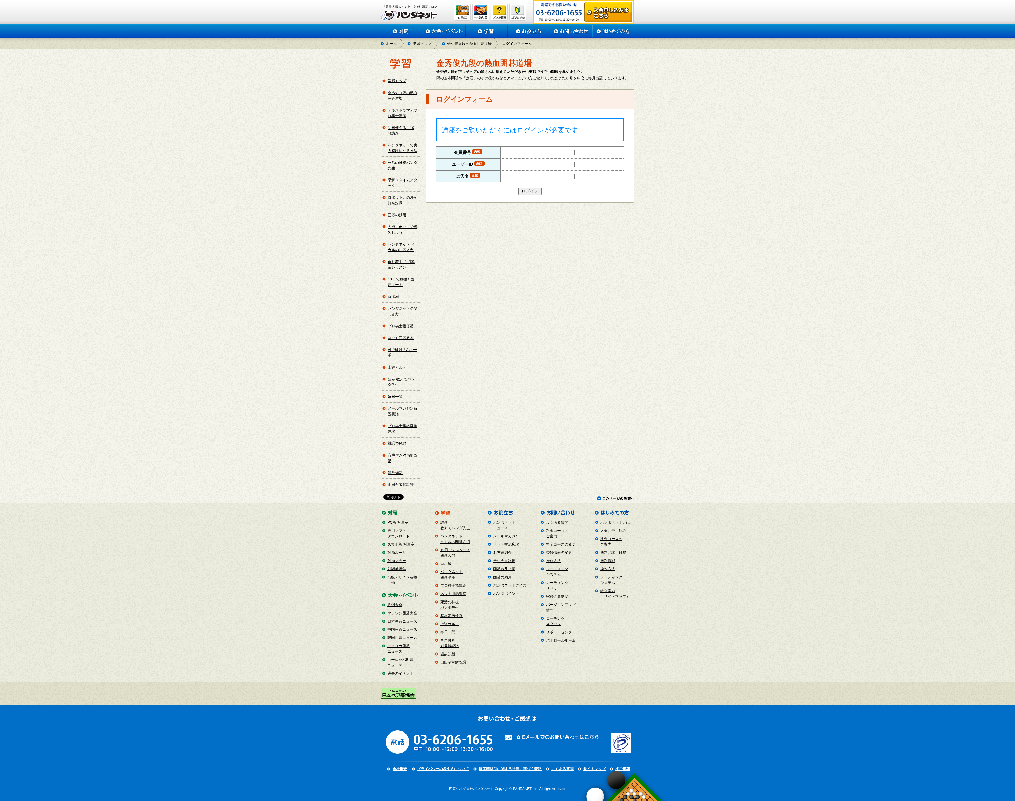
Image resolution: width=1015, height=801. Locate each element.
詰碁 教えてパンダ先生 (401, 382)
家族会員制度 (557, 596)
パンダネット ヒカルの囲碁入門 (401, 247)
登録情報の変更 (559, 552)
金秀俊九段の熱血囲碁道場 (469, 44)
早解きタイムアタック (402, 183)
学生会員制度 (504, 561)
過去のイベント (400, 673)
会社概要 (400, 769)
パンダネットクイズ (510, 585)
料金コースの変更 (561, 544)
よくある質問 (557, 522)
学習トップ (422, 44)
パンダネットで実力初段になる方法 (402, 148)
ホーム (391, 44)
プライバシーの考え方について (443, 769)
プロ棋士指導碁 (401, 326)
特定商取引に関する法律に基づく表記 (510, 769)
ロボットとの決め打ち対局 (402, 200)
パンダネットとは (615, 522)
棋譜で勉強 (397, 443)
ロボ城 (393, 296)
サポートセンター (561, 632)
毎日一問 (395, 396)
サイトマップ (594, 769)
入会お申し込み (613, 530)
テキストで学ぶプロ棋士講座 (402, 113)
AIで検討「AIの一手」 (402, 352)
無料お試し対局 (613, 552)
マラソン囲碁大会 (402, 613)
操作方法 (553, 561)
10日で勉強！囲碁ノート (401, 282)
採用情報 (622, 769)
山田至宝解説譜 (401, 484)
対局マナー (396, 561)
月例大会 (394, 605)
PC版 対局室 (397, 522)
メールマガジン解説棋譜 (402, 411)
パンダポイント (506, 593)
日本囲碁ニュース (402, 621)
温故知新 (395, 473)
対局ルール (396, 552)
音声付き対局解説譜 (402, 458)
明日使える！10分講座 (401, 130)
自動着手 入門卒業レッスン (401, 264)
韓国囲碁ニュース (402, 638)
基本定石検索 (451, 616)
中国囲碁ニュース (402, 629)
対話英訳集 (396, 569)
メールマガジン (506, 536)
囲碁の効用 (397, 215)
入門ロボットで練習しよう (402, 229)
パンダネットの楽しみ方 (402, 311)
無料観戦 (607, 561)
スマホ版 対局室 (400, 544)
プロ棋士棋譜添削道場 (402, 429)
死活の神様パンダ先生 (402, 165)
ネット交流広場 (506, 544)
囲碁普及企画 (504, 569)
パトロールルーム (561, 640)
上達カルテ (397, 367)
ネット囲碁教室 (401, 338)
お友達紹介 (502, 552)
